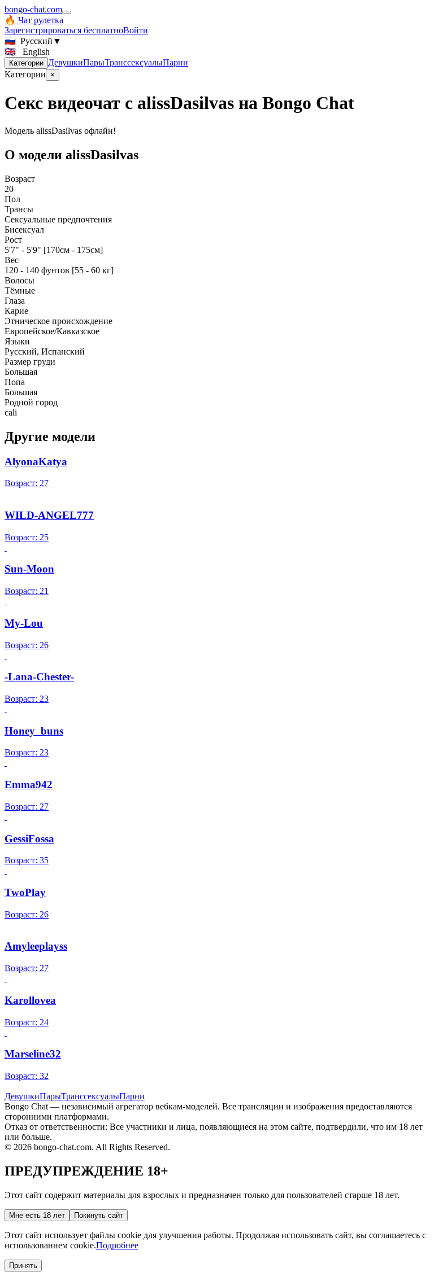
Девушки (65, 62)
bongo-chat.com (33, 9)
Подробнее (117, 1245)
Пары (94, 62)
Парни (175, 62)
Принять (23, 1265)
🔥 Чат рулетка (34, 20)
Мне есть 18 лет (37, 1215)
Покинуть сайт (98, 1215)
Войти (135, 30)
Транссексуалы (134, 62)
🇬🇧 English (27, 51)
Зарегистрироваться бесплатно (64, 30)
